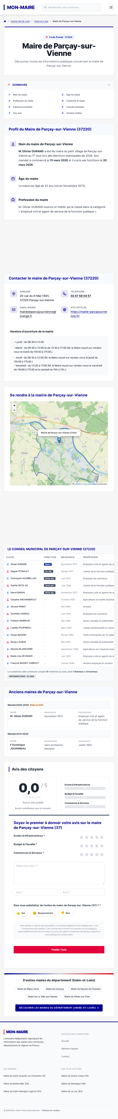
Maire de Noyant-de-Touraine (86, 989)
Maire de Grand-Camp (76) (75, 1075)
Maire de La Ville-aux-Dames (42, 996)
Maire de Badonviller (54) (16, 1083)
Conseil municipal (73, 107)
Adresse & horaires (20, 107)
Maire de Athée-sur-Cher (77, 996)
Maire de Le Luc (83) (72, 1091)
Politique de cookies (51, 1110)
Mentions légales (69, 1048)
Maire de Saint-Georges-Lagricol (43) (22, 1091)
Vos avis (15, 113)
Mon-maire (17, 1032)
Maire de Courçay (55, 989)
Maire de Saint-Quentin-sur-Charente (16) (24, 1075)
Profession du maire (21, 100)
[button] (59, 440)
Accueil (65, 1041)
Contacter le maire (73, 100)
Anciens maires (72, 113)
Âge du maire (71, 94)
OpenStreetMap (90, 484)
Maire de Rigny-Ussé (28, 989)
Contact (65, 1056)
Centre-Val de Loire (20, 21)
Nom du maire (18, 94)
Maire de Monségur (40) (73, 1083)
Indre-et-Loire (41, 21)
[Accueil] (5, 21)
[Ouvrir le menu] (111, 7)
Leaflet (77, 484)
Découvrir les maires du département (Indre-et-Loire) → (59, 1007)
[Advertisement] (59, 246)
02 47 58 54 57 (81, 295)
